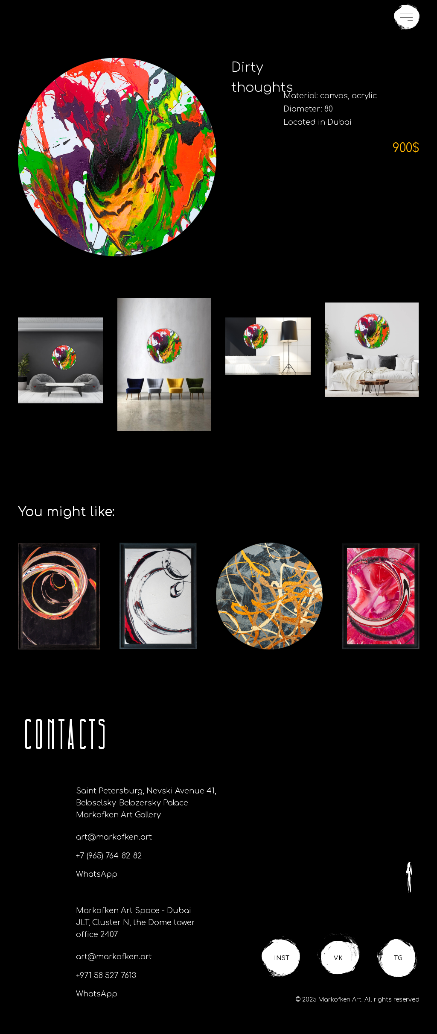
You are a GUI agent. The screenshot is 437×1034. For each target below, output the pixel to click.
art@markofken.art (114, 837)
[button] (407, 16)
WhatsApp (96, 874)
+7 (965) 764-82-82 (109, 856)
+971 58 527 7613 (106, 975)
